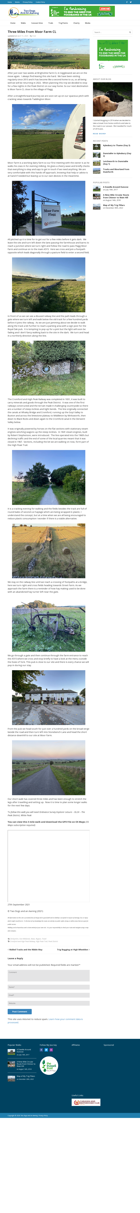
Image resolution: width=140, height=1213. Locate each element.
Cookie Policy (40, 2)
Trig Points (63, 23)
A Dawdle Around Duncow (115, 187)
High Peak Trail (41, 941)
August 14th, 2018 (113, 200)
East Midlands (24, 939)
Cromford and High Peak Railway (22, 941)
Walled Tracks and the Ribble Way (25, 949)
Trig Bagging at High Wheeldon (72, 949)
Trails (50, 23)
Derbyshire (14, 939)
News (33, 939)
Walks (23, 23)
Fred (34, 36)
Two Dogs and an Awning (29, 1115)
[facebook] (127, 2)
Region (38, 939)
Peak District (53, 941)
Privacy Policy (27, 2)
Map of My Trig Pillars (114, 205)
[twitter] (130, 2)
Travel (44, 939)
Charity (76, 23)
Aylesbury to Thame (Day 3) (116, 145)
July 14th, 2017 (112, 189)
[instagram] (51, 1049)
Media (17, 2)
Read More (99, 133)
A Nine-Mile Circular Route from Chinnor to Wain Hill (116, 196)
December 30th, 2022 (114, 208)
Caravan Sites (37, 23)
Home (10, 2)
